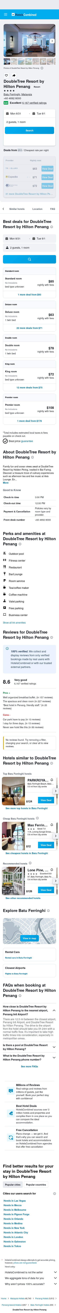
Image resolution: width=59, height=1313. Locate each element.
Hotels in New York (14, 1227)
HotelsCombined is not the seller (24, 1272)
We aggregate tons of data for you (24, 1278)
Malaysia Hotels (17, 1298)
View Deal (46, 800)
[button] (5, 14)
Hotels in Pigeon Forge (16, 1214)
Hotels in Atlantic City (16, 1232)
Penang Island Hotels (11, 1304)
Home (3, 1298)
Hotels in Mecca (12, 1205)
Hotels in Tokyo (12, 1246)
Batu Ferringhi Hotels (39, 1304)
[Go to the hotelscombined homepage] (24, 14)
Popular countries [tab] (36, 1184)
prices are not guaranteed (24, 1262)
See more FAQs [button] (29, 1066)
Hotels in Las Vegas (15, 1200)
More (6, 482)
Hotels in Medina (13, 1223)
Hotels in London (13, 1237)
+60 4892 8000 (12, 98)
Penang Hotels (42, 1298)
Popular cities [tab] (12, 1184)
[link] (26, 808)
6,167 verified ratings (34, 103)
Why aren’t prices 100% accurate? (25, 1284)
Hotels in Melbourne (15, 1209)
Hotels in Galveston (15, 1241)
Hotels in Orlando (13, 1218)
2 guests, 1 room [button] (16, 122)
